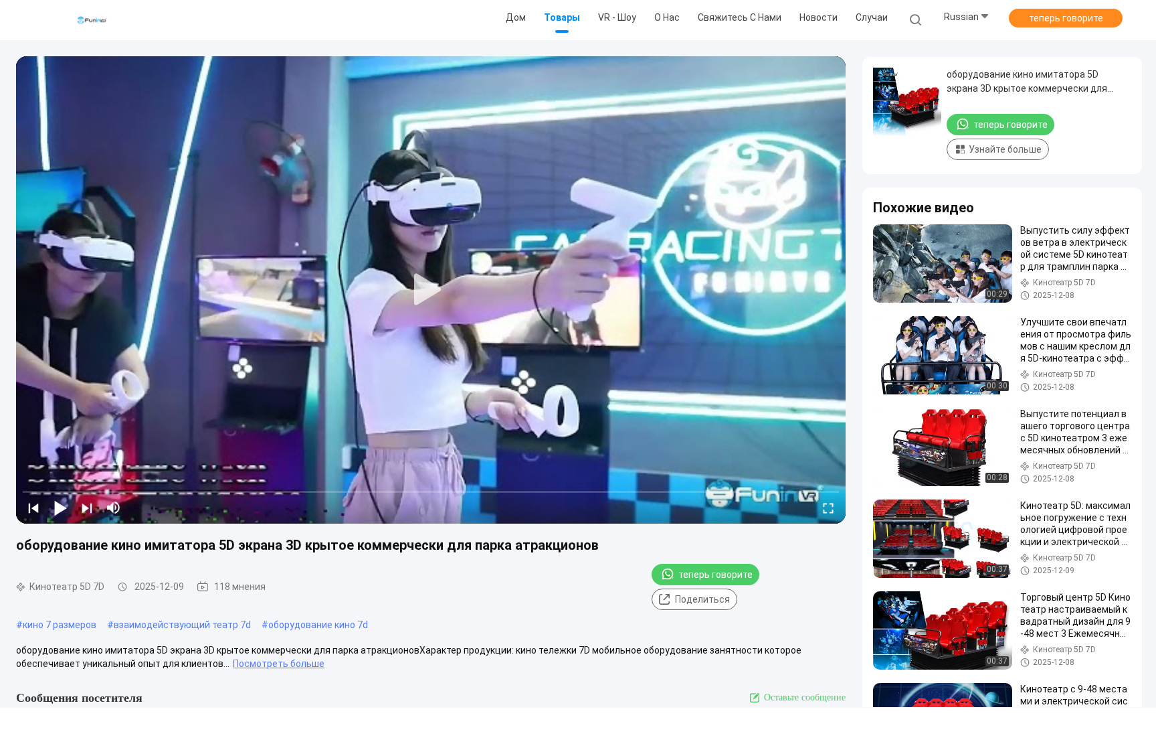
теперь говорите (1066, 18)
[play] (431, 290)
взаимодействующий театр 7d (182, 624)
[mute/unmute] (113, 508)
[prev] (33, 508)
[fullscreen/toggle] (828, 508)
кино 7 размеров (59, 624)
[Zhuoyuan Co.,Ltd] (92, 20)
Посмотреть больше (278, 663)
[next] (87, 508)
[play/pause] (60, 508)
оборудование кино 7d (318, 624)
